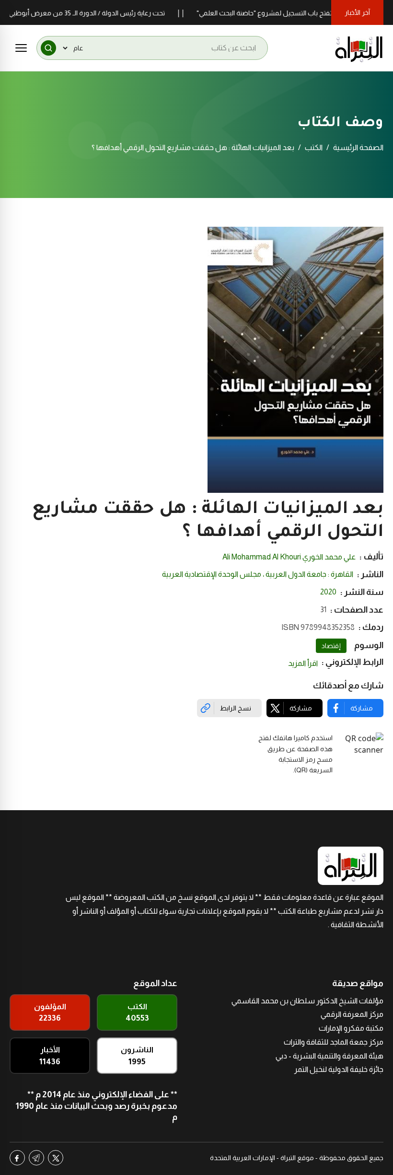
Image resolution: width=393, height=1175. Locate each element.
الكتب (314, 147)
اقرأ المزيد (303, 663)
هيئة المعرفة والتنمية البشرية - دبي (329, 1056)
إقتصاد (331, 646)
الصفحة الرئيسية (358, 147)
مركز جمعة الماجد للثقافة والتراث (333, 1042)
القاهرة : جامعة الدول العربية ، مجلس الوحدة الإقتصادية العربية (257, 574)
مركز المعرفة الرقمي (352, 1014)
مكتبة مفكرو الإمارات (351, 1028)
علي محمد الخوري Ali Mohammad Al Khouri (289, 557)
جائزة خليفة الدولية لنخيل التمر (338, 1069)
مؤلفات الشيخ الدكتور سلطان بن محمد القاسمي (307, 1001)
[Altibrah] (359, 48)
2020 (328, 592)
